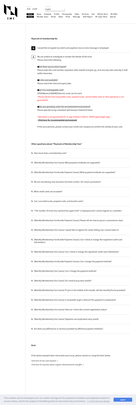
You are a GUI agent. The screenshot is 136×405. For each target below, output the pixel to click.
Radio (61, 17)
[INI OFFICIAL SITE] (10, 12)
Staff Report (88, 17)
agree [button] (123, 400)
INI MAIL (114, 14)
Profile (56, 14)
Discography (67, 14)
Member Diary (42, 17)
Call (93, 14)
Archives (85, 14)
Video (77, 14)
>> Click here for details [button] (98, 401)
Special (113, 17)
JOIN (28, 9)
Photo (68, 17)
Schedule (47, 14)
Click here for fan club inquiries (43, 361)
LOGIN (34, 9)
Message (76, 17)
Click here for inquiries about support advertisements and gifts (56, 365)
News (39, 14)
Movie (53, 17)
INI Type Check (101, 17)
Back (33, 345)
